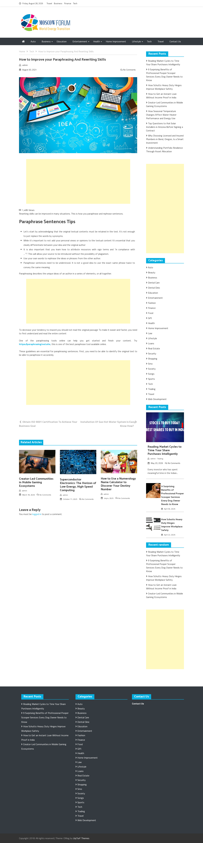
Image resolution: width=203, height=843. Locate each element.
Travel (49, 3)
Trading (151, 389)
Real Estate (154, 348)
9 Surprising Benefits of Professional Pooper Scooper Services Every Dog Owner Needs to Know (164, 75)
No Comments (129, 69)
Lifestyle (136, 41)
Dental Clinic (154, 287)
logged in (36, 514)
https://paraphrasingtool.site (34, 344)
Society (152, 368)
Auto (33, 41)
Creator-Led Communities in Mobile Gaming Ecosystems (36, 482)
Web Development (157, 399)
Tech (75, 3)
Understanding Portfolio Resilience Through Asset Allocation (164, 149)
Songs (151, 374)
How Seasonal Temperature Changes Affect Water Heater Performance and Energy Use (161, 114)
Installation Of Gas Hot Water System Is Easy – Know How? (108, 424)
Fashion (152, 303)
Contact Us (175, 41)
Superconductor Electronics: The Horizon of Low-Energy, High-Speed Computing (78, 485)
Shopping (152, 358)
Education (62, 41)
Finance (67, 3)
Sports (151, 379)
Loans (151, 343)
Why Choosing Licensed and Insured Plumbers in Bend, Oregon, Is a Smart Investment (165, 139)
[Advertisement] (78, 181)
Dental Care (154, 282)
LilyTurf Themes (81, 838)
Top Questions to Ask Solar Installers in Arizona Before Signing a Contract (164, 127)
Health (96, 41)
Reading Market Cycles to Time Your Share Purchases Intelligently (163, 62)
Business (58, 3)
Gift (150, 318)
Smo (150, 363)
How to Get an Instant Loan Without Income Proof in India (161, 95)
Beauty (151, 272)
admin (25, 65)
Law (150, 333)
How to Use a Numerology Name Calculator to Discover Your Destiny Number (118, 484)
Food (150, 313)
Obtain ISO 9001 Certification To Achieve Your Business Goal (48, 424)
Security (152, 353)
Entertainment (80, 41)
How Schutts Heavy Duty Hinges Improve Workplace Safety (164, 87)
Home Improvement (116, 41)
